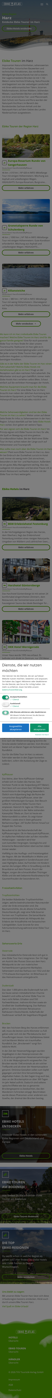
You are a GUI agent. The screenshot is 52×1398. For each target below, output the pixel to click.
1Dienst (14, 699)
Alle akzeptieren (39, 728)
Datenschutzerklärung (12, 689)
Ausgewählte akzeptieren (15, 728)
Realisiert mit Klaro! (42, 735)
